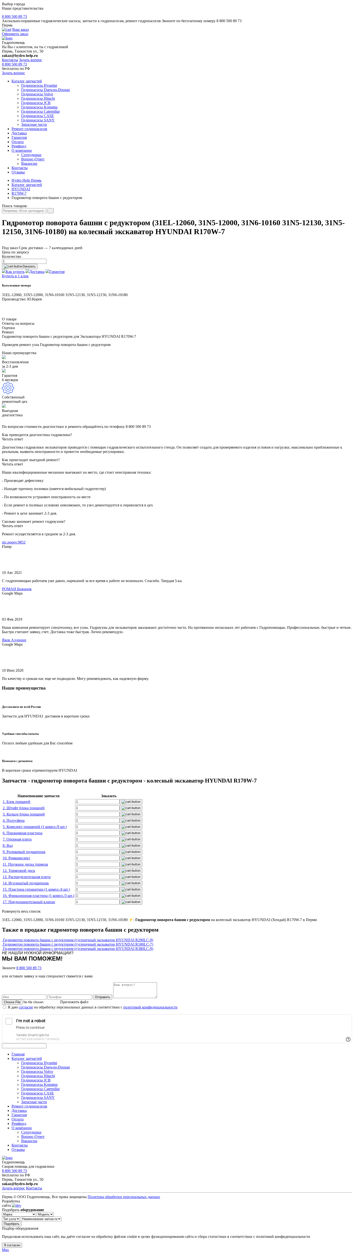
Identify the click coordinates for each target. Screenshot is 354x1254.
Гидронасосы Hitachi (38, 98)
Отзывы (18, 172)
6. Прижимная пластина (22, 833)
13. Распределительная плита (27, 877)
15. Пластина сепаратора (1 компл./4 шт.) (36, 889)
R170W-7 (19, 193)
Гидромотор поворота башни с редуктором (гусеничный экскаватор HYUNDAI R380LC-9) (78, 949)
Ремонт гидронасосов (29, 129)
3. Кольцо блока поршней (24, 814)
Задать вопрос (30, 60)
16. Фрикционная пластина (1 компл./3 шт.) (38, 896)
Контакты (10, 60)
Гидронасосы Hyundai (39, 85)
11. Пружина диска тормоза (25, 864)
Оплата (18, 142)
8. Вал (8, 845)
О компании (22, 150)
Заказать (29, 266)
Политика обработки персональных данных (124, 1197)
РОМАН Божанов (17, 589)
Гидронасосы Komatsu (39, 107)
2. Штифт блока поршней (24, 808)
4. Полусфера (14, 820)
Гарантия (19, 137)
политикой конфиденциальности (150, 1007)
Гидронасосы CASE (37, 116)
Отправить (102, 997)
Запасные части (34, 124)
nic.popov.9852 (14, 542)
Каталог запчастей (27, 81)
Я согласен (12, 1245)
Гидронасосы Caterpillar (40, 111)
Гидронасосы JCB (36, 103)
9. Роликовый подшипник (24, 852)
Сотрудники (31, 155)
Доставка (19, 133)
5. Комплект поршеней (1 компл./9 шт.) (35, 827)
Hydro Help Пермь (26, 180)
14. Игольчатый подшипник (26, 883)
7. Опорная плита (17, 839)
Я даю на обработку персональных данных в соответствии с (92, 1007)
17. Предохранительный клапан (29, 902)
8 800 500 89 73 (14, 16)
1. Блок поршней (16, 802)
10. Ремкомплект (16, 858)
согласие (26, 1007)
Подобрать (12, 1224)
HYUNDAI (21, 189)
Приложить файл (74, 1002)
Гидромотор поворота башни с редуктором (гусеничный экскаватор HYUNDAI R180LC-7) (78, 944)
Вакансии (29, 163)
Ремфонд (19, 146)
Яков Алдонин (14, 640)
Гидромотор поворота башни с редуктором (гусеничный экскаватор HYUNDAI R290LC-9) (78, 940)
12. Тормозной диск (19, 871)
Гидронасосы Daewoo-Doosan (45, 90)
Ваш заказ (20, 29)
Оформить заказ (15, 34)
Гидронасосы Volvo (37, 94)
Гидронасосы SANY (38, 120)
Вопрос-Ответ (33, 159)
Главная (18, 1054)
